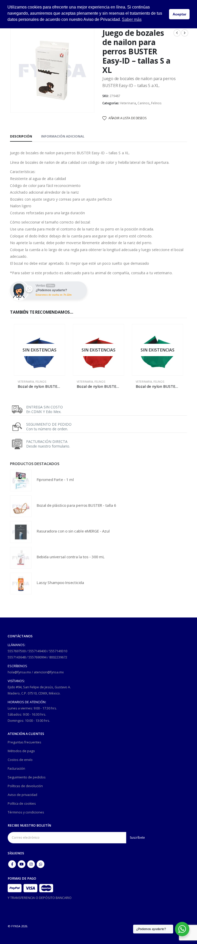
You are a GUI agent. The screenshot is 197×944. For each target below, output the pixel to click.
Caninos (143, 103)
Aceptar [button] (179, 14)
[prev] (177, 33)
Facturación (16, 768)
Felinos (156, 103)
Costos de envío (20, 760)
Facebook (12, 864)
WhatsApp (40, 864)
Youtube (21, 864)
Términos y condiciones (26, 812)
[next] (184, 33)
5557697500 (17, 651)
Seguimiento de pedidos (27, 777)
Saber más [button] (132, 19)
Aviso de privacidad (22, 795)
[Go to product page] (21, 480)
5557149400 (37, 651)
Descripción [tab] (21, 136)
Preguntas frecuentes (24, 742)
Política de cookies (22, 803)
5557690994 (37, 657)
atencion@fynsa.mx (49, 672)
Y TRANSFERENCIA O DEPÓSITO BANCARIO (40, 898)
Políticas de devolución (25, 786)
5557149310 (58, 651)
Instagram (31, 864)
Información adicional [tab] (62, 136)
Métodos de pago (21, 751)
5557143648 (17, 657)
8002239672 (58, 657)
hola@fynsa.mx (19, 672)
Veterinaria (128, 103)
